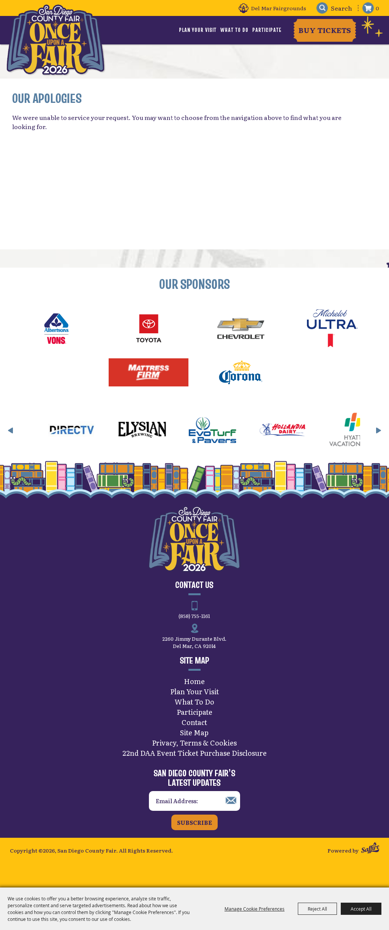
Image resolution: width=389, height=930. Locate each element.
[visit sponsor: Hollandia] (261, 430)
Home (194, 681)
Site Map (194, 732)
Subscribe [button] (194, 822)
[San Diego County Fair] (55, 40)
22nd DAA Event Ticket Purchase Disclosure (194, 753)
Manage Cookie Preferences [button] (255, 909)
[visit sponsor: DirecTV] (50, 430)
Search (322, 8)
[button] (11, 430)
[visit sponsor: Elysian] (120, 430)
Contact (194, 722)
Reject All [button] (317, 909)
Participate (266, 30)
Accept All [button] (361, 909)
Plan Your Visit (198, 30)
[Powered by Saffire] (370, 848)
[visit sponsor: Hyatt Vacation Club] (331, 430)
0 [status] (377, 8)
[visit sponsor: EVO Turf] (190, 430)
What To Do (234, 30)
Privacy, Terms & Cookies (194, 743)
